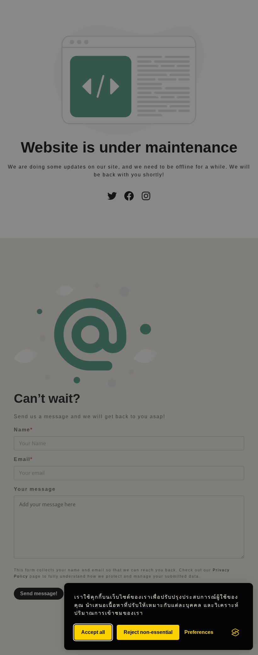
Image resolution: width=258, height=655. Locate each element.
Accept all (93, 632)
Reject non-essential (148, 632)
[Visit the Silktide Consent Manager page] (235, 632)
